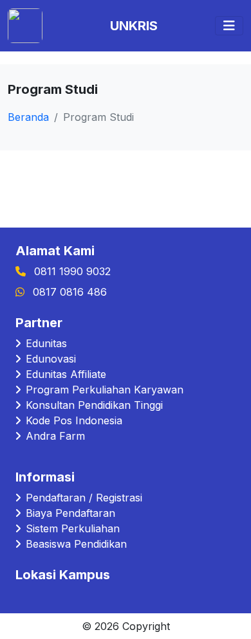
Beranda (28, 117)
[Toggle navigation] (229, 25)
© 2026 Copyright (126, 626)
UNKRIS (134, 25)
